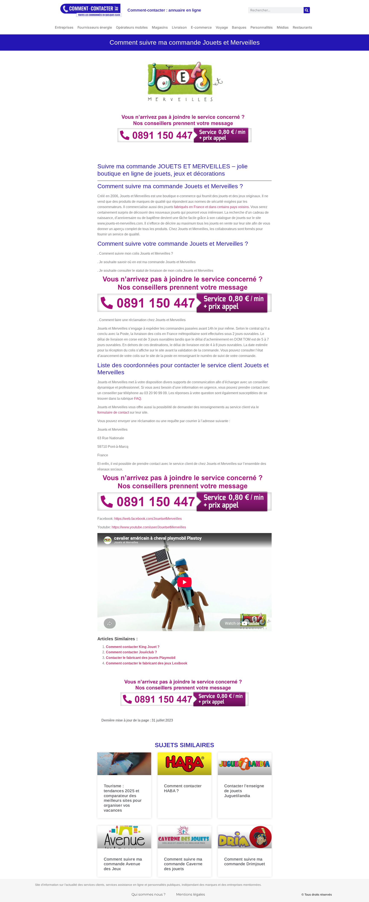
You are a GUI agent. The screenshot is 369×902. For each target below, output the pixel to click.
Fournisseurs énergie (95, 27)
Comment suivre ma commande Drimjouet (244, 861)
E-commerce (201, 27)
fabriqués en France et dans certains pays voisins (211, 207)
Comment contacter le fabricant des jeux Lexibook (146, 663)
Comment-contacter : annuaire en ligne (164, 10)
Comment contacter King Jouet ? (133, 647)
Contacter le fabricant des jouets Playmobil (140, 658)
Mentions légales (190, 894)
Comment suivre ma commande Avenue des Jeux (123, 864)
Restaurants (302, 27)
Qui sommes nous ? (148, 894)
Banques (239, 27)
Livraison (179, 27)
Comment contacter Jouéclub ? (131, 652)
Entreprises (64, 27)
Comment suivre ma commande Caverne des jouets (183, 864)
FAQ (137, 398)
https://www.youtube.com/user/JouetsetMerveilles (149, 527)
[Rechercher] (307, 10)
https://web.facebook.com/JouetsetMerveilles (148, 518)
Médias (283, 27)
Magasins (160, 27)
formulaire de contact (113, 412)
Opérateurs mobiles (132, 27)
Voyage (222, 27)
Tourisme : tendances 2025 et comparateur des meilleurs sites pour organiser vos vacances (123, 798)
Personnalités (261, 27)
